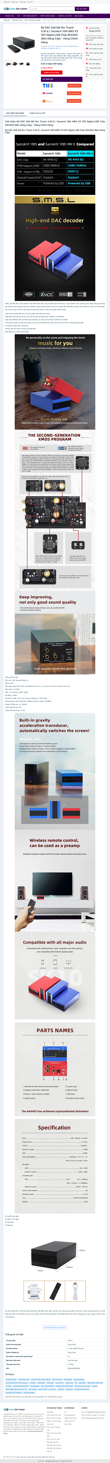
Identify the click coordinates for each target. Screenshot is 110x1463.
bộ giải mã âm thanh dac (64, 1386)
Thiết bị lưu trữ (64, 16)
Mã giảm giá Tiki (52, 1442)
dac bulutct (33, 1389)
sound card (59, 1383)
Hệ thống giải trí (30, 16)
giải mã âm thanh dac (95, 1383)
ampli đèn (82, 1383)
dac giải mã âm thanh (21, 1386)
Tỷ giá (17, 1457)
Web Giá (45, 1457)
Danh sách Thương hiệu (53, 1428)
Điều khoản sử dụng (54, 1418)
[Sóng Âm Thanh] (14, 1409)
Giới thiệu (23, 2)
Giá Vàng (38, 1457)
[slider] (8, 64)
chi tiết (37, 113)
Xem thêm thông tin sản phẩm (55, 1327)
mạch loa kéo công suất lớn (40, 1379)
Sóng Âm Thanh (66, 1461)
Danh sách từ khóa (53, 1439)
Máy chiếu (79, 16)
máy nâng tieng (29, 1392)
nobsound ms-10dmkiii (14, 1392)
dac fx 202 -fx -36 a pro (47, 1389)
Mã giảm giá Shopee (54, 1448)
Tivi (18, 16)
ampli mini (69, 1389)
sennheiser (41, 1383)
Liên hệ (30, 2)
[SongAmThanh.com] (15, 8)
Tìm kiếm (83, 9)
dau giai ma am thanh (82, 1386)
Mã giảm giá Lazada (54, 1445)
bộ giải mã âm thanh (82, 1389)
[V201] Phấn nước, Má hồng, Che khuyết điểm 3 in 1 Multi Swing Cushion (37, 1397)
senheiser (50, 1383)
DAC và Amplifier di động (32, 20)
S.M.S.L (52, 46)
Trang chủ (6, 2)
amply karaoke (79, 1379)
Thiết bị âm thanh (47, 16)
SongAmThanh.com (52, 1461)
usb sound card (23, 1379)
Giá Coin (51, 1457)
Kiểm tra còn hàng (51, 72)
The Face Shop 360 (27, 1457)
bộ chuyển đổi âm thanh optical (17, 1383)
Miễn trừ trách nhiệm (54, 1421)
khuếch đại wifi (11, 1379)
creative (33, 1383)
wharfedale (68, 1379)
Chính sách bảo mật (54, 1415)
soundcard (69, 1383)
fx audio (8, 1386)
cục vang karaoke (47, 1386)
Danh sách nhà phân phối (54, 1434)
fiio (76, 1383)
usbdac (94, 1386)
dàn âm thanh (57, 1379)
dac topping (35, 1386)
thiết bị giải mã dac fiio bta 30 (16, 1389)
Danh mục (15, 2)
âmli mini (61, 1389)
